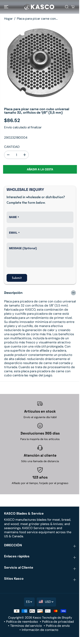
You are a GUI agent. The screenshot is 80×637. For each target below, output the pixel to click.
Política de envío (58, 626)
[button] (6, 7)
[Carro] (73, 7)
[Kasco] (39, 7)
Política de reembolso (22, 622)
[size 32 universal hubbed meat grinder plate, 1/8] (40, 63)
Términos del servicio (26, 626)
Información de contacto (40, 630)
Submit (17, 278)
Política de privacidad (58, 622)
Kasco (37, 618)
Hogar (8, 19)
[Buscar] (67, 7)
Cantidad (12, 147)
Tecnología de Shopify (57, 618)
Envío (8, 127)
